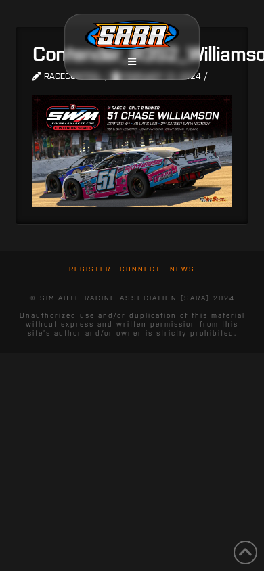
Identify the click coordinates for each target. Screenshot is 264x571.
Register (90, 269)
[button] (132, 61)
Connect (140, 269)
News (182, 269)
